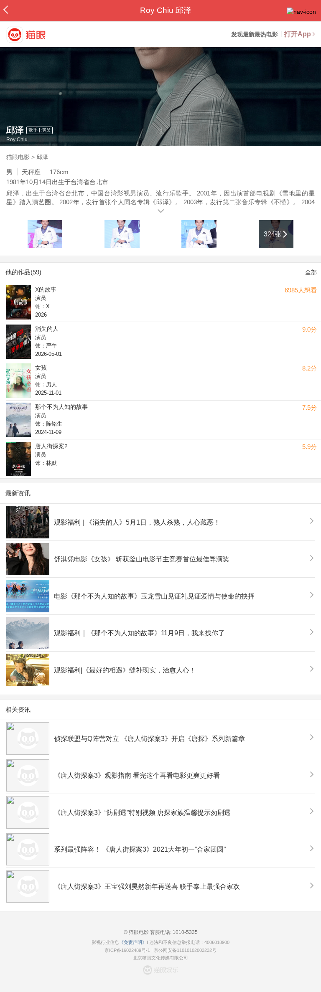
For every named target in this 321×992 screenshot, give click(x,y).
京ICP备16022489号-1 (127, 950)
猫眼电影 (18, 157)
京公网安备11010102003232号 (185, 950)
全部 (311, 272)
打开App (297, 34)
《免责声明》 (133, 942)
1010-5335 (184, 932)
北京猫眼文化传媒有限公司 (160, 957)
